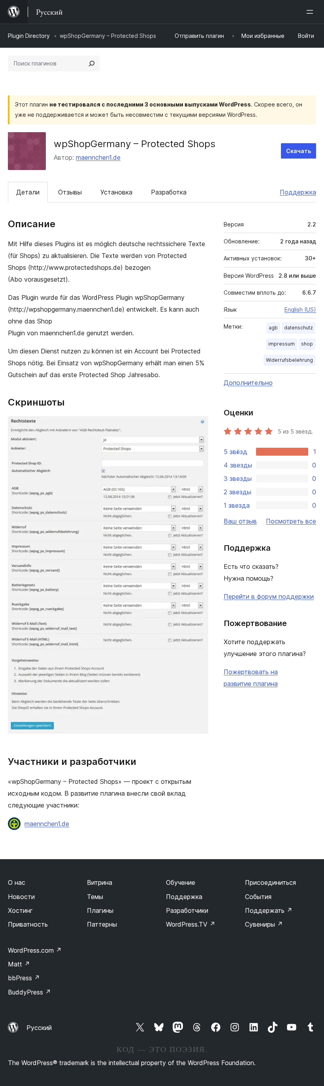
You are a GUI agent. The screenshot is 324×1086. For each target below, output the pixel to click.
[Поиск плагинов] (92, 63)
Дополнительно (248, 383)
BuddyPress (29, 992)
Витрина (99, 882)
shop (307, 344)
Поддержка (298, 192)
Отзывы (70, 192)
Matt (19, 964)
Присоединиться (270, 882)
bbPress (24, 978)
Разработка (168, 192)
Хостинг (20, 910)
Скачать (298, 151)
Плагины (100, 910)
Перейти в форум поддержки (269, 596)
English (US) (300, 309)
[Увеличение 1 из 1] (198, 427)
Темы (95, 897)
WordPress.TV (190, 924)
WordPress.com (35, 950)
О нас (16, 882)
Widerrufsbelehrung (289, 360)
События (258, 897)
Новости (21, 897)
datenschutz (298, 328)
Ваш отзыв (240, 521)
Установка (116, 192)
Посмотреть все (291, 521)
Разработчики (187, 910)
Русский (39, 1028)
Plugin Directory (29, 35)
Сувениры (264, 924)
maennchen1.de (98, 157)
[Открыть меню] (311, 12)
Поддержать (268, 910)
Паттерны (102, 924)
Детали (28, 192)
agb (273, 328)
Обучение (180, 882)
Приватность (28, 924)
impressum (281, 344)
